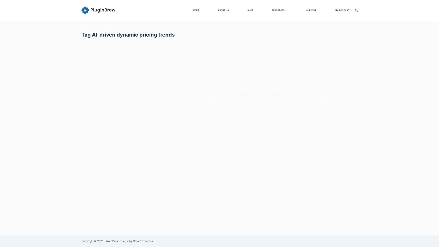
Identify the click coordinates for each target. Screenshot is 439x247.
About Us (223, 10)
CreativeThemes (143, 241)
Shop (250, 10)
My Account (342, 10)
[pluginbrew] (98, 10)
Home (196, 10)
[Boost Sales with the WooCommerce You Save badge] (134, 102)
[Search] (356, 10)
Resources (278, 10)
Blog (196, 86)
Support (311, 10)
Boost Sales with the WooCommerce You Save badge (237, 94)
